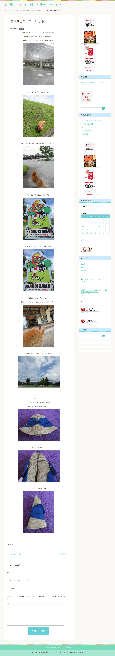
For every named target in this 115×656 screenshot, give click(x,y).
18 (87, 229)
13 (95, 226)
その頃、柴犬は (62, 554)
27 (95, 233)
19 (91, 229)
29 (103, 233)
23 (107, 229)
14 (99, 226)
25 (87, 233)
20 (95, 229)
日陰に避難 (85, 134)
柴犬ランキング (85, 312)
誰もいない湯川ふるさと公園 (91, 120)
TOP (19, 10)
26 (91, 233)
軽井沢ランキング (85, 324)
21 (99, 229)
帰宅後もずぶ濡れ (88, 124)
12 (91, 226)
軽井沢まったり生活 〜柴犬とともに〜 (33, 5)
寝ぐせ (84, 127)
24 (83, 233)
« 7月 (82, 240)
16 (107, 226)
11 (87, 226)
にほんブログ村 (86, 84)
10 (83, 226)
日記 (21, 28)
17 (83, 229)
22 (103, 229)
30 (107, 233)
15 (103, 226)
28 (99, 233)
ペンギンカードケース (17, 554)
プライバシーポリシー (52, 647)
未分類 (84, 270)
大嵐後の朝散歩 (87, 130)
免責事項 (68, 647)
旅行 (83, 264)
